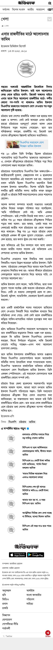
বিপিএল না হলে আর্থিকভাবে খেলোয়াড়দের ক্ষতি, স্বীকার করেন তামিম (36, 451)
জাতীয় (31, 9)
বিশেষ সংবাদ (18, 9)
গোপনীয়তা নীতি (10, 624)
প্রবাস (5, 603)
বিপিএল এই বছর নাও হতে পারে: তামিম (37, 528)
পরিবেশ (30, 599)
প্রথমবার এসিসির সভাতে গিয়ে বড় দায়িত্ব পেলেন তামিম (35, 436)
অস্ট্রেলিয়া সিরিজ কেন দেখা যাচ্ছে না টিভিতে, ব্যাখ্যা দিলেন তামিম (37, 514)
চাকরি (5, 608)
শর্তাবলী (6, 628)
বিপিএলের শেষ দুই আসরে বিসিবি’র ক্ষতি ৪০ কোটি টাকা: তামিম (35, 490)
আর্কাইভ (30, 590)
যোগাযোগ (7, 619)
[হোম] (2, 26)
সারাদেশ (40, 9)
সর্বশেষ (6, 9)
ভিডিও (5, 599)
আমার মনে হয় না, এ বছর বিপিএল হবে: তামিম (33, 501)
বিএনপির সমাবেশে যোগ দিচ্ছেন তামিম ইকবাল (32, 144)
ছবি (4, 595)
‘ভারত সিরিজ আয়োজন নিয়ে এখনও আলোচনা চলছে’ (34, 475)
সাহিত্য (29, 603)
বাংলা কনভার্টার (33, 595)
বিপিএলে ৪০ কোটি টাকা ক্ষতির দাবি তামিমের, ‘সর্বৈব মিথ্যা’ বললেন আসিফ (36, 464)
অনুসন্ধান (6, 590)
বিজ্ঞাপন (6, 615)
